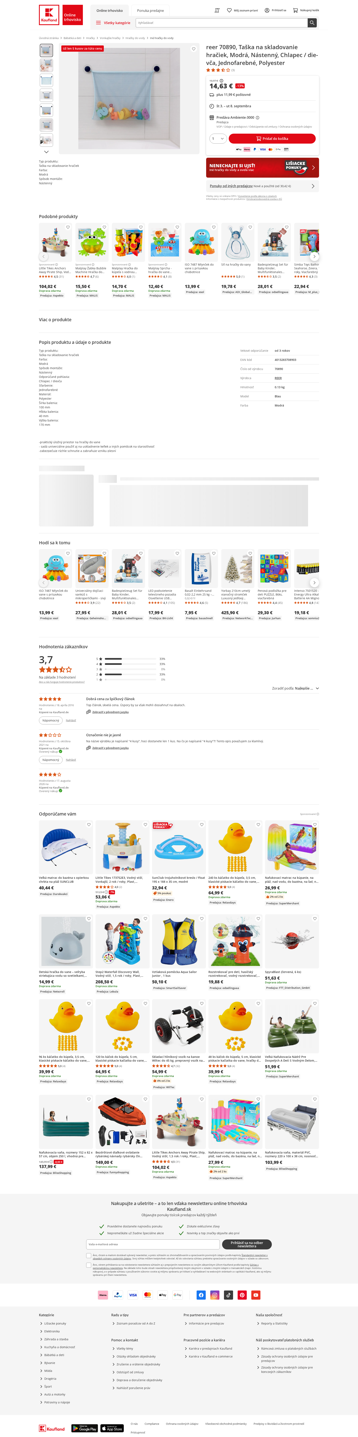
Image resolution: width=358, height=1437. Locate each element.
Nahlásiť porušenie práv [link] (133, 1388)
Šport (48, 1386)
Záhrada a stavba (56, 1339)
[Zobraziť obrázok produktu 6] (46, 125)
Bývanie (49, 1363)
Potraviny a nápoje (57, 1402)
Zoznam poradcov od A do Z (136, 1323)
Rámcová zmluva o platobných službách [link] (289, 1348)
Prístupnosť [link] (138, 1432)
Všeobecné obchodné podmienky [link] (226, 1424)
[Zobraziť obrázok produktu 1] (46, 50)
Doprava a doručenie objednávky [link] (139, 1380)
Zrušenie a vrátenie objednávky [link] (138, 1364)
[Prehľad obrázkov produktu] (46, 98)
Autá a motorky (54, 1394)
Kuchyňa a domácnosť (59, 1347)
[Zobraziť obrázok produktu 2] (46, 65)
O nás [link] (134, 1424)
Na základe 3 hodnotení (57, 677)
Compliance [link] (152, 1424)
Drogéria (50, 1379)
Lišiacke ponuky (55, 1323)
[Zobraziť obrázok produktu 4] (46, 95)
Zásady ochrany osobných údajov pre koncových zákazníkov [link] (287, 1369)
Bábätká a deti (54, 1355)
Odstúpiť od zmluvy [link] (130, 1372)
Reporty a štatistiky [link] (274, 1323)
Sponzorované (46, 264)
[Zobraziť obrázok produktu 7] (46, 140)
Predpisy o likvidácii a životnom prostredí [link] (279, 1424)
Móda (48, 1371)
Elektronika (52, 1331)
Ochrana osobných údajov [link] (182, 1424)
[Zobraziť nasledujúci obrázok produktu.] (46, 152)
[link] (150, 10)
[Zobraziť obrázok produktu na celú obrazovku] (129, 98)
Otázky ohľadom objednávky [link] (136, 1356)
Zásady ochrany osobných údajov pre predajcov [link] (287, 1358)
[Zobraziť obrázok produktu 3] (46, 80)
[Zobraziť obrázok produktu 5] (46, 110)
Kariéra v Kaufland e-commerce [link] (211, 1356)
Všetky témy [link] (125, 1348)
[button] (131, 659)
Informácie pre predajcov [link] (206, 1323)
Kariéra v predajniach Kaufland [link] (210, 1348)
